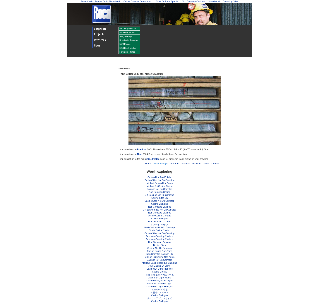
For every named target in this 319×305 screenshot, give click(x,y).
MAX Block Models (127, 48)
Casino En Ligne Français (160, 269)
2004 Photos (153, 159)
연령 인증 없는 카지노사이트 (159, 274)
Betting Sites (159, 245)
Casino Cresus (159, 271)
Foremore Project (127, 32)
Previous (142, 149)
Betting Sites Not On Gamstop (159, 180)
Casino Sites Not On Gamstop (159, 201)
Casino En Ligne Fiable (159, 277)
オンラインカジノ (159, 224)
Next (139, 154)
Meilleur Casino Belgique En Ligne (159, 263)
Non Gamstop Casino (159, 192)
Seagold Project (126, 36)
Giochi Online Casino (159, 230)
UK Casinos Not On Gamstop (159, 195)
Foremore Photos (127, 52)
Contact (215, 163)
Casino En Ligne (159, 204)
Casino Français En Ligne (160, 280)
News (206, 163)
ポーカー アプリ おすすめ (159, 298)
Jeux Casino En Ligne (159, 266)
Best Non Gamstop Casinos (159, 236)
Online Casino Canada (159, 215)
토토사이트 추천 (160, 289)
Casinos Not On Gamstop (159, 189)
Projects (185, 163)
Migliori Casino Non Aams (160, 183)
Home (148, 163)
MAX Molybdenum (127, 28)
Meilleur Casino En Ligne (159, 283)
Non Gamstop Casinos (159, 207)
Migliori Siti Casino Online (160, 186)
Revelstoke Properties (129, 40)
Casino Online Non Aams (159, 251)
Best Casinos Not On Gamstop (159, 227)
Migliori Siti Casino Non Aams (159, 257)
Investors (196, 163)
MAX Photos (125, 44)
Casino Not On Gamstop (159, 248)
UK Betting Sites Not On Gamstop (159, 209)
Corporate (174, 163)
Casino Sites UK (159, 198)
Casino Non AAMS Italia (159, 177)
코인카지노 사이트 (159, 292)
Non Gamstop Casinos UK (159, 254)
